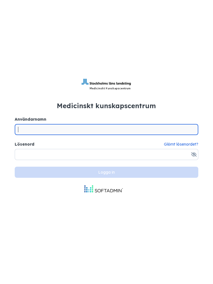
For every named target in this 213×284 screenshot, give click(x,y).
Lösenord (24, 144)
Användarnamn (30, 119)
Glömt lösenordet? (181, 144)
